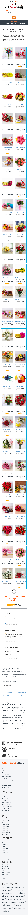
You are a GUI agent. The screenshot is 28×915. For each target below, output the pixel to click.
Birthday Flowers (6, 887)
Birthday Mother (18, 907)
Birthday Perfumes (14, 901)
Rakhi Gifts (4, 795)
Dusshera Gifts (5, 810)
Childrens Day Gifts (6, 876)
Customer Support (6, 774)
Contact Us (4, 768)
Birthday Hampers (6, 902)
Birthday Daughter (19, 910)
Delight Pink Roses (7, 473)
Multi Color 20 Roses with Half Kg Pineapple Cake (20, 126)
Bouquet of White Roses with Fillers (7, 582)
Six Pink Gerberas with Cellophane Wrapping (20, 148)
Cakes (3, 846)
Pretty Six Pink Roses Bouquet (7, 278)
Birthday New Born (10, 905)
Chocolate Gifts (5, 854)
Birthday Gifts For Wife (14, 899)
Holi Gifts (4, 800)
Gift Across (13, 762)
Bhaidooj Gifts (5, 798)
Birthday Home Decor (13, 889)
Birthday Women (10, 910)
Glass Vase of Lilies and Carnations (20, 452)
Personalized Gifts (6, 852)
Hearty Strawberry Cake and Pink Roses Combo (7, 560)
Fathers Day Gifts (6, 868)
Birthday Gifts (5, 841)
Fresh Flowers (5, 844)
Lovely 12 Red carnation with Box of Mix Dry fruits (7, 105)
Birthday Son (8, 904)
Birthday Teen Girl (15, 902)
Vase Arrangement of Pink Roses (20, 213)
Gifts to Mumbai (5, 822)
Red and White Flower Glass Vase (7, 408)
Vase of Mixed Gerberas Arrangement (7, 365)
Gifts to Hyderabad (6, 832)
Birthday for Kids (5, 911)
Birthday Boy (15, 893)
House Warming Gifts (7, 879)
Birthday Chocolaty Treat (20, 364)
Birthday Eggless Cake (15, 887)
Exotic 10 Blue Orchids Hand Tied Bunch (7, 387)
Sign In (16, 1)
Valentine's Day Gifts (6, 872)
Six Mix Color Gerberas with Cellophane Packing (20, 387)
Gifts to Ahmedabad (6, 819)
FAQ (3, 772)
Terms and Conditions (7, 776)
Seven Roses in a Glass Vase (20, 300)
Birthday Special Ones (7, 893)
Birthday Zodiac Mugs (7, 898)
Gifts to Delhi (5, 828)
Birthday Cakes (22, 901)
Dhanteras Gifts (5, 808)
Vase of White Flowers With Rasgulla (7, 343)
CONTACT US (21, 12)
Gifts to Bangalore (6, 821)
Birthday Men (8, 890)
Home (15, 21)
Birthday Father (15, 898)
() (7, 13)
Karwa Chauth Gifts (6, 804)
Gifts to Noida (5, 836)
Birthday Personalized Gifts (14, 895)
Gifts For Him (5, 850)
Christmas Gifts (5, 864)
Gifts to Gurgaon (5, 830)
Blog (3, 770)
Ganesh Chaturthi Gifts (7, 806)
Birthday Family (18, 905)
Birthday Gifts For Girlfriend (19, 896)
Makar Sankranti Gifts (7, 802)
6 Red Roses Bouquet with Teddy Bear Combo (20, 582)
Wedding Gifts (5, 856)
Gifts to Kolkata (5, 824)
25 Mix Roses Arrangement (20, 105)
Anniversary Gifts (6, 842)
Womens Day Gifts (6, 874)
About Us (4, 767)
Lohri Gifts (4, 812)
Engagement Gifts (6, 878)
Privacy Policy (5, 778)
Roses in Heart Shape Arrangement (7, 538)
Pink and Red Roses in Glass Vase (20, 473)
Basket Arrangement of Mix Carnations (20, 256)
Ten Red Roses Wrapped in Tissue (20, 408)
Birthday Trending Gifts (11, 892)
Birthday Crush (14, 904)
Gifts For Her (5, 848)
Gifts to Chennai (5, 826)
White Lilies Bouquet (7, 451)
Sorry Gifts (4, 881)
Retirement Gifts (5, 860)
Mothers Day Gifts (6, 870)
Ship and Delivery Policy (7, 780)
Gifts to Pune (5, 834)
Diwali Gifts (4, 797)
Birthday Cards (20, 892)
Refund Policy (5, 784)
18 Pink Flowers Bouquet (20, 560)
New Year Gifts (5, 866)
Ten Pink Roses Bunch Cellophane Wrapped (20, 170)
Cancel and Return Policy (7, 782)
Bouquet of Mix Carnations (20, 235)
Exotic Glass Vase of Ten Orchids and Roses (7, 61)
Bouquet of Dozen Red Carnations (20, 538)
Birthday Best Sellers (16, 890)
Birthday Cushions (13, 908)
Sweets (4, 858)
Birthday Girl (9, 896)
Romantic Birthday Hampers (8, 907)
